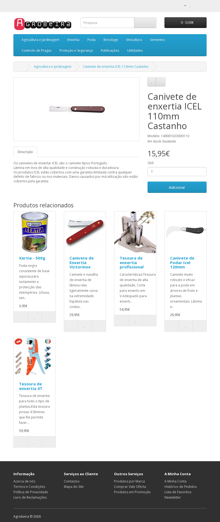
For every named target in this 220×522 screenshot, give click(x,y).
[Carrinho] (196, 5)
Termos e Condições (29, 486)
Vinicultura (134, 39)
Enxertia (73, 39)
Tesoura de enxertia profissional (132, 262)
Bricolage (111, 39)
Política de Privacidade (30, 492)
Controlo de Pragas (37, 50)
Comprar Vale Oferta (130, 486)
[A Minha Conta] (183, 5)
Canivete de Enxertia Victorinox (81, 262)
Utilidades (135, 50)
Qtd (150, 163)
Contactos (71, 481)
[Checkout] (202, 5)
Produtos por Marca (129, 481)
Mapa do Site (74, 486)
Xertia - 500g (32, 258)
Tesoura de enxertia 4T (30, 386)
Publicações (110, 50)
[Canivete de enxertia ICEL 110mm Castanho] (76, 109)
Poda (91, 39)
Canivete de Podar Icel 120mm (182, 262)
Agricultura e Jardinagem (40, 39)
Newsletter (172, 497)
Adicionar (177, 187)
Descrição (25, 152)
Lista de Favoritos (177, 492)
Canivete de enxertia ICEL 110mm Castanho (116, 66)
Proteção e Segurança (76, 50)
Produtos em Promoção (132, 492)
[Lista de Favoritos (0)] (190, 5)
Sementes (157, 39)
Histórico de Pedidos (180, 486)
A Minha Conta (175, 481)
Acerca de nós (24, 481)
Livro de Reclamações (30, 497)
